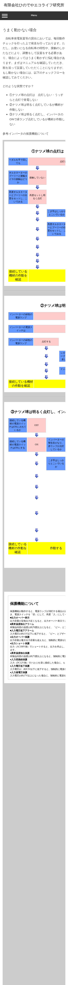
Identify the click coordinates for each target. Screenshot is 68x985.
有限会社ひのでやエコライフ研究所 (34, 5)
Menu (34, 15)
